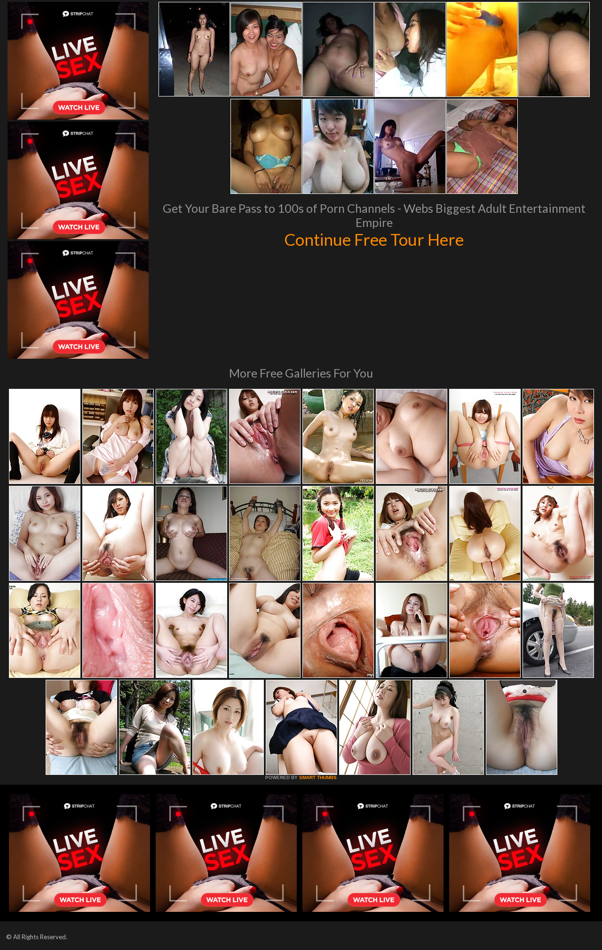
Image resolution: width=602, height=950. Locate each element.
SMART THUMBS (318, 777)
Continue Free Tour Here (374, 239)
